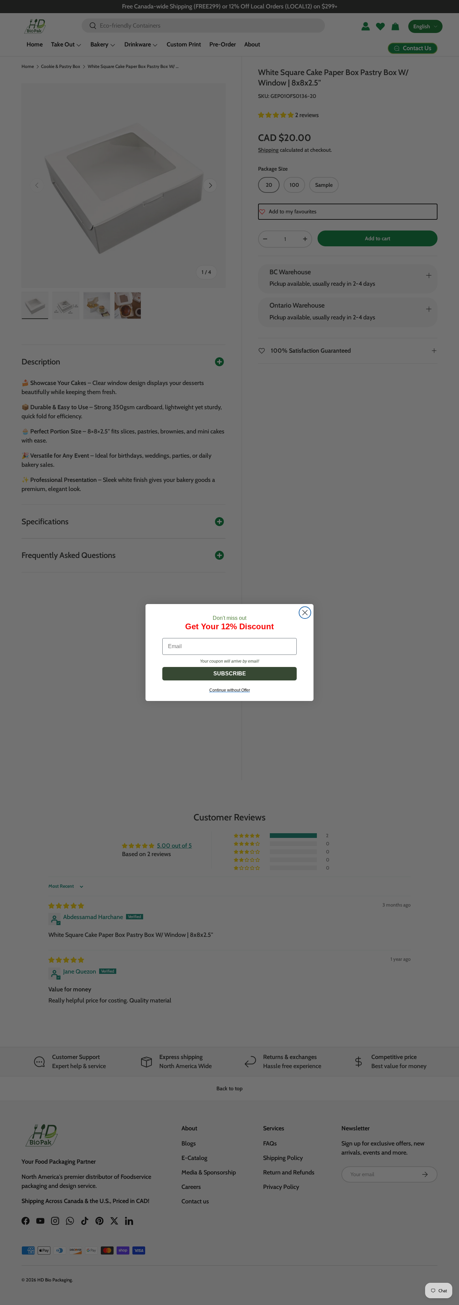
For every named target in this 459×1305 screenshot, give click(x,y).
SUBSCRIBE (229, 673)
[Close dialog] (305, 613)
